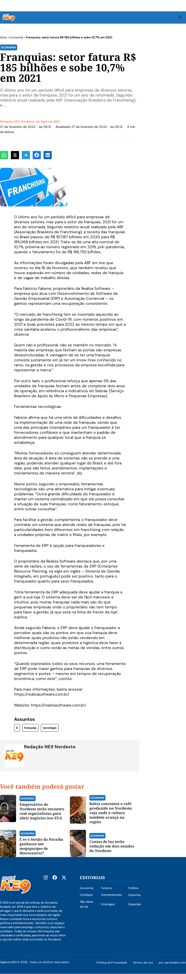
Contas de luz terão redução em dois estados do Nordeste (111, 846)
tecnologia (49, 728)
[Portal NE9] (8, 17)
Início (3, 37)
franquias (30, 728)
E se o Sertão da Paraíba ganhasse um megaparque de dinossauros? (41, 846)
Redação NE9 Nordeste (17, 121)
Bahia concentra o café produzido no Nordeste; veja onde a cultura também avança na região (110, 812)
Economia (16, 37)
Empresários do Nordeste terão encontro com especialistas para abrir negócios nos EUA (42, 811)
